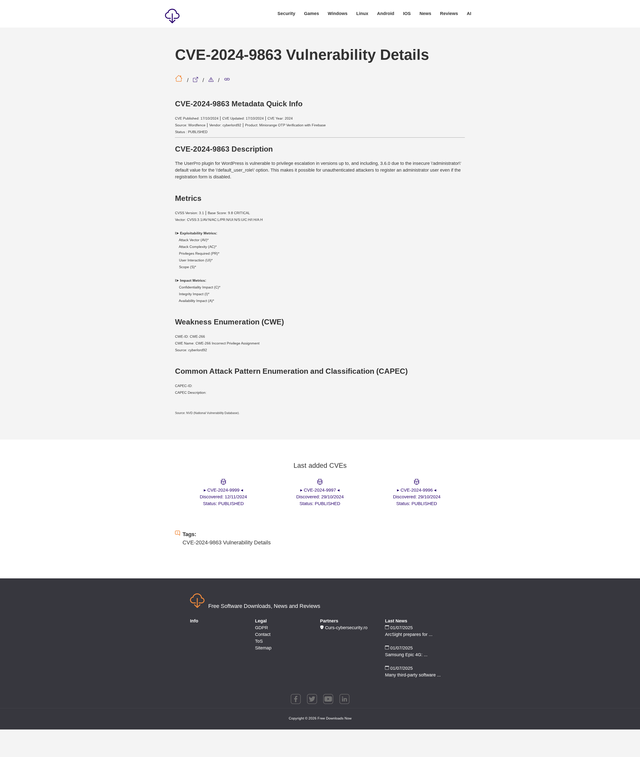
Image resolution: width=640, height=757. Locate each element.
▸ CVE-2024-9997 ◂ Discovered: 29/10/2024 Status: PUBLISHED (320, 497)
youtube (328, 699)
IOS (407, 13)
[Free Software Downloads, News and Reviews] (195, 17)
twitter (312, 699)
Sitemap (263, 647)
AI (469, 13)
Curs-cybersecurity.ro (346, 627)
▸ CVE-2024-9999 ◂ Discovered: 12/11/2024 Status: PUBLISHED (223, 497)
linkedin (345, 699)
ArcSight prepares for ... (408, 634)
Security (286, 13)
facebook (296, 699)
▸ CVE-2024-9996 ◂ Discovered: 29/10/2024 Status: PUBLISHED (416, 497)
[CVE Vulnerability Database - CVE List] (211, 80)
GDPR (261, 627)
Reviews (449, 13)
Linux (362, 13)
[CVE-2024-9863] (227, 80)
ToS (259, 641)
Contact (262, 634)
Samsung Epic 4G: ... (406, 654)
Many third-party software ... (413, 674)
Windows (338, 13)
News (425, 13)
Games (311, 13)
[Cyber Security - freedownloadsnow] (196, 80)
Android (385, 13)
